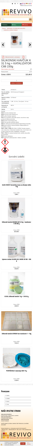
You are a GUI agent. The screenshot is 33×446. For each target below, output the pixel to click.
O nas (7, 404)
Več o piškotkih (29, 443)
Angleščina (25, 3)
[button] (30, 45)
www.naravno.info (5, 419)
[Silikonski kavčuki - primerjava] (3, 57)
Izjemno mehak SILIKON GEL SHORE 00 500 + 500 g (16, 260)
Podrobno (4, 24)
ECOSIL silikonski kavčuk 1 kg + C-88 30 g (17, 296)
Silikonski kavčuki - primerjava (12, 57)
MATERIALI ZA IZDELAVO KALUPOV (16, 28)
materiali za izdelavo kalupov (11, 30)
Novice (7, 401)
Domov (4, 28)
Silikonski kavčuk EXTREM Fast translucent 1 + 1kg (16, 334)
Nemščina (27, 3)
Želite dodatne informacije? (7, 69)
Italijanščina (29, 3)
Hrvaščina (23, 3)
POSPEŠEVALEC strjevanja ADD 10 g (16, 371)
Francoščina (31, 3)
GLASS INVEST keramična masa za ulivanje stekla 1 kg (16, 185)
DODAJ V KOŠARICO (16, 83)
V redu (22, 443)
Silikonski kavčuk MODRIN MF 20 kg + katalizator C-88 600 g (16, 223)
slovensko (21, 3)
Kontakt (8, 398)
